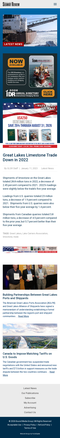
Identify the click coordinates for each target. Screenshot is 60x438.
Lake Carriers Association (35, 233)
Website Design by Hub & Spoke (30, 434)
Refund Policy (44, 425)
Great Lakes (15, 233)
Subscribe (30, 398)
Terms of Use (30, 428)
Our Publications (30, 393)
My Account (30, 402)
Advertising (30, 407)
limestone (8, 236)
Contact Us (30, 412)
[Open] (55, 4)
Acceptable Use (14, 425)
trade (16, 236)
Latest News (13, 44)
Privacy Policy (30, 425)
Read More (23, 316)
